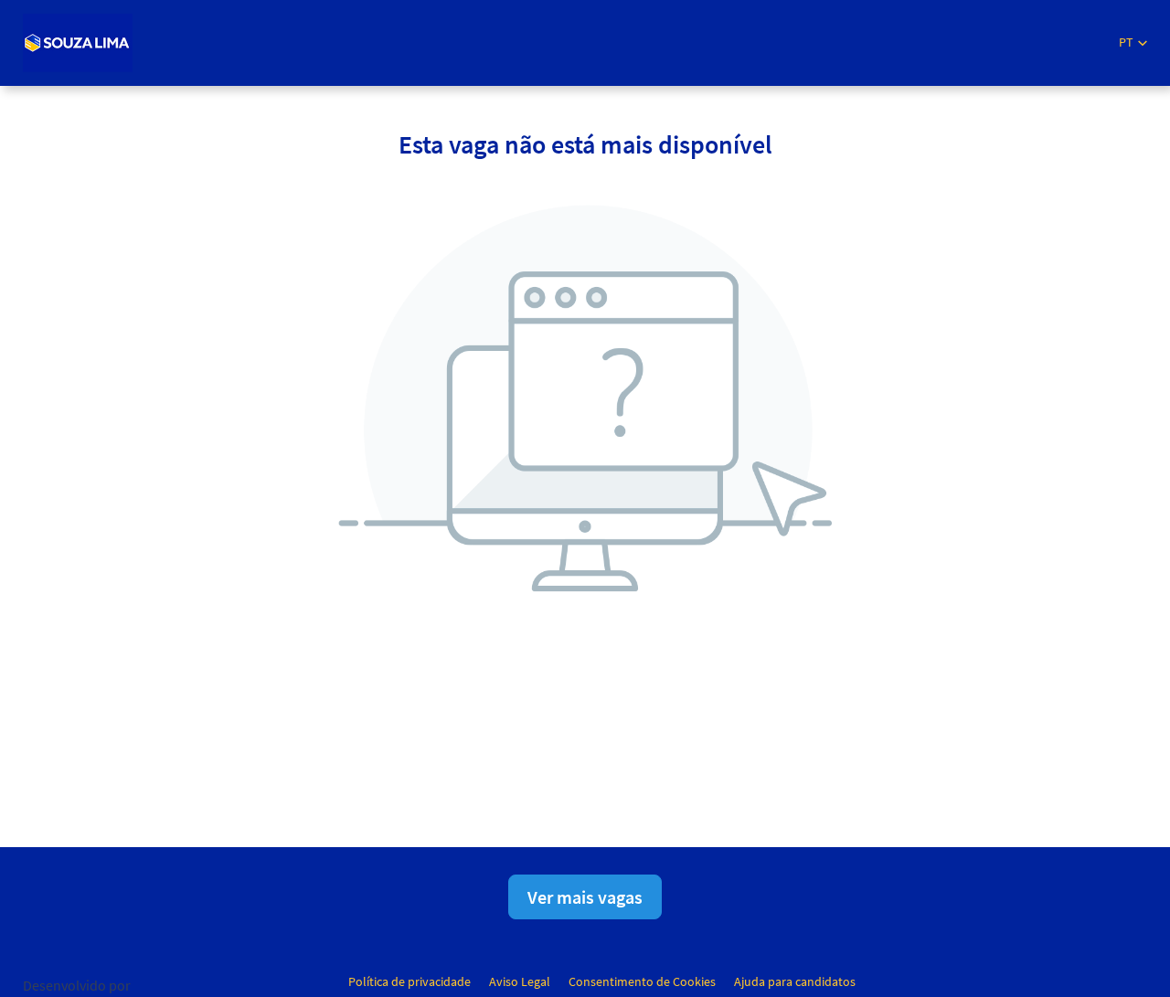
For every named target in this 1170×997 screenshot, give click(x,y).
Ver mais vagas (585, 897)
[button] (1133, 42)
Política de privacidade (409, 981)
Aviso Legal (519, 981)
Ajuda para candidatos (795, 981)
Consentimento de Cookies (642, 981)
